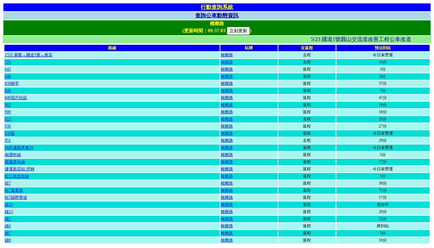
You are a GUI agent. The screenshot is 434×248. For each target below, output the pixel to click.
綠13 (9, 211)
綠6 (8, 226)
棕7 (8, 183)
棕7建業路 (14, 190)
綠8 (8, 240)
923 (8, 119)
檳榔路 (227, 55)
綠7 (8, 233)
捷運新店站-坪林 (20, 169)
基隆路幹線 (15, 161)
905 (8, 104)
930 (8, 126)
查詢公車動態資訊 (217, 15)
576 (8, 62)
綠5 (8, 218)
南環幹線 (13, 154)
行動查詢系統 (217, 7)
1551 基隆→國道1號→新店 (29, 55)
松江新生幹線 (17, 176)
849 (8, 90)
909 (8, 112)
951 (8, 140)
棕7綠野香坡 (16, 197)
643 (8, 69)
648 (8, 76)
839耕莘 (12, 83)
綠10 (9, 204)
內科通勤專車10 (19, 147)
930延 (10, 133)
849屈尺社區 (16, 97)
